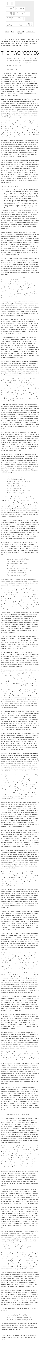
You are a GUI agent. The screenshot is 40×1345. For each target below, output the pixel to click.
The (10, 3)
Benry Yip (11, 1335)
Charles (15, 9)
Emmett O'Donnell (22, 45)
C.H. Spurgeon (16, 41)
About (12, 32)
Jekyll (34, 1335)
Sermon (15, 19)
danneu (26, 1337)
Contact (20, 34)
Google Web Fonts (17, 1337)
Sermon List (20, 32)
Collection (19, 24)
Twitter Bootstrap (6, 1337)
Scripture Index (30, 32)
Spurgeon (17, 14)
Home (7, 32)
